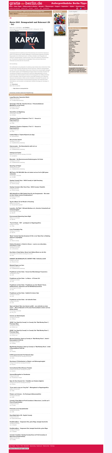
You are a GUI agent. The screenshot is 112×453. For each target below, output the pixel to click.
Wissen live (72, 49)
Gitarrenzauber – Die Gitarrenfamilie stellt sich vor (23, 146)
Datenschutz (46, 446)
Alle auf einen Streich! (16, 139)
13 (73, 19)
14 (75, 19)
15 (76, 19)
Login (85, 8)
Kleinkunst (71, 45)
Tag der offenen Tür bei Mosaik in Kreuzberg (22, 201)
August (57, 6)
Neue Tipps (17, 6)
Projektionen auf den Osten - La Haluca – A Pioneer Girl (25, 278)
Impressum (39, 446)
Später (72, 6)
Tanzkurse (71, 63)
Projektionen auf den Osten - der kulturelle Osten (23, 299)
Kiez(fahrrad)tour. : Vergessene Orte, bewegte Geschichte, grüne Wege (29, 428)
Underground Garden (15, 152)
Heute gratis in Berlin (30, 6)
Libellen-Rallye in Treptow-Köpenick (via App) (22, 134)
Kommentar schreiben (21, 92)
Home (11, 13)
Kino (70, 37)
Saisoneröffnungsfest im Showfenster (20, 374)
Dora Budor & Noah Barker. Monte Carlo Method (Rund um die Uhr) (28, 252)
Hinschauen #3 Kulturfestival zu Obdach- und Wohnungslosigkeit (27, 361)
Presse (36, 8)
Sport (70, 61)
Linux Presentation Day (16, 229)
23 (77, 21)
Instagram (77, 9)
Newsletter (24, 8)
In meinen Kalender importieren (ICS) (11, 18)
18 (70, 21)
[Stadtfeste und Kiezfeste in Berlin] (59, 23)
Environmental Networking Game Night (20, 216)
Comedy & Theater (73, 44)
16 (77, 19)
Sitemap (52, 446)
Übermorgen (49, 6)
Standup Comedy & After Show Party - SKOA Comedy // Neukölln (27, 187)
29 (76, 22)
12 (72, 19)
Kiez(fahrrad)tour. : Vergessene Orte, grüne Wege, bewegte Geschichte (29, 421)
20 (73, 21)
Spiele (70, 59)
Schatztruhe (72, 55)
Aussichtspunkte (73, 34)
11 (70, 19)
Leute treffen (72, 51)
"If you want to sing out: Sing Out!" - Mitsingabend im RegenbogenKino (29, 387)
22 (76, 21)
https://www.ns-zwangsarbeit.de (20, 88)
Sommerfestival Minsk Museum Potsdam (21, 368)
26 (72, 22)
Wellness (71, 54)
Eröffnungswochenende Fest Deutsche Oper (22, 354)
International (72, 47)
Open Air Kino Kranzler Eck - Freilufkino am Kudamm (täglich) (27, 381)
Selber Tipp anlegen (14, 8)
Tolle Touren (72, 31)
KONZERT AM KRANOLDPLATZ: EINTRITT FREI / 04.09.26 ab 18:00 (28, 258)
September (64, 6)
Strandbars (72, 56)
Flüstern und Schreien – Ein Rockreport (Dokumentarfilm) (25, 394)
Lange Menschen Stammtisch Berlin (19, 97)
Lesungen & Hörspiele (74, 41)
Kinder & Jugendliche (74, 52)
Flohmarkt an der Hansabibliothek (19, 408)
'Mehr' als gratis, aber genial (76, 65)
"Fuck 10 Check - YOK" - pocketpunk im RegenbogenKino (25, 223)
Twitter (81, 9)
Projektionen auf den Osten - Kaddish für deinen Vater (24, 293)
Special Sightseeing (74, 30)
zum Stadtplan (26, 27)
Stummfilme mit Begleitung (17, 112)
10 (69, 19)
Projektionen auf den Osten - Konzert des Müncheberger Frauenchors (28, 271)
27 (73, 22)
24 (69, 22)
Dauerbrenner (80, 6)
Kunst (70, 40)
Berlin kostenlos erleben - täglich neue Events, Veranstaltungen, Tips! (27, 11)
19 (72, 21)
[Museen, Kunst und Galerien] (59, 35)
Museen (16, 13)
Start (10, 6)
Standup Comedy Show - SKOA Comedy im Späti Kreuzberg (26, 180)
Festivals (71, 33)
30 (77, 22)
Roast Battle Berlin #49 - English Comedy (21, 415)
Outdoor (71, 58)
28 (75, 22)
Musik (70, 48)
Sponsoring (46, 8)
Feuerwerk (71, 35)
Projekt (31, 8)
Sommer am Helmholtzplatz (17, 315)
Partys (70, 62)
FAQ (41, 8)
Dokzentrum (15, 84)
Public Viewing (72, 42)
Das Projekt (12, 446)
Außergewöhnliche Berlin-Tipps (69, 3)
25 (70, 22)
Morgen (41, 6)
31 (69, 24)
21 (75, 21)
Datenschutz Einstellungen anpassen (18, 448)
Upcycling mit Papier (15, 165)
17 (69, 21)
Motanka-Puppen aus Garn (17, 265)
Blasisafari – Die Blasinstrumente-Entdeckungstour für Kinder (26, 159)
